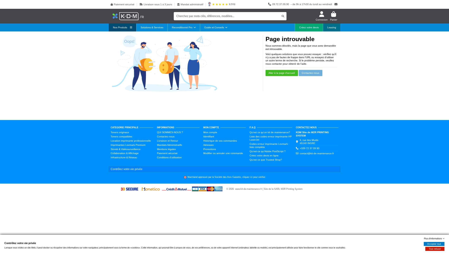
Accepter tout (434, 244)
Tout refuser (435, 249)
